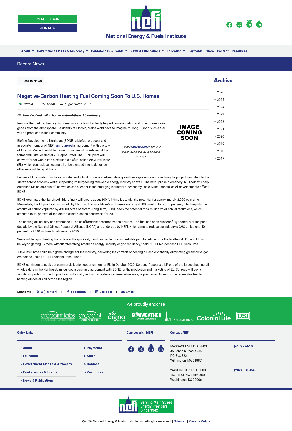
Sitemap (180, 421)
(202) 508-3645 (245, 370)
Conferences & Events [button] (107, 51)
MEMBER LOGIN (47, 19)
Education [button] (174, 51)
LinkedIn (105, 292)
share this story (140, 146)
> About (26, 348)
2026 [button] (220, 92)
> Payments (93, 348)
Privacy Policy (199, 421)
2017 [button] (220, 158)
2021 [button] (220, 129)
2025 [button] (220, 100)
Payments (195, 51)
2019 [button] (220, 144)
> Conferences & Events (38, 372)
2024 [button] (220, 107)
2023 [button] (220, 114)
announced (64, 145)
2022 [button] (220, 122)
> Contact (91, 364)
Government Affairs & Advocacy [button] (61, 51)
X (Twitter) (48, 292)
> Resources (93, 372)
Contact (223, 51)
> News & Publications (37, 380)
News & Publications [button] (146, 51)
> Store (89, 356)
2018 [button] (220, 151)
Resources (239, 51)
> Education (29, 356)
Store (210, 51)
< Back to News (31, 81)
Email (129, 292)
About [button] (26, 51)
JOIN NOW (47, 28)
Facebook (78, 292)
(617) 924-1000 (245, 346)
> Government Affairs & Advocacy (46, 364)
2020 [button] (220, 136)
